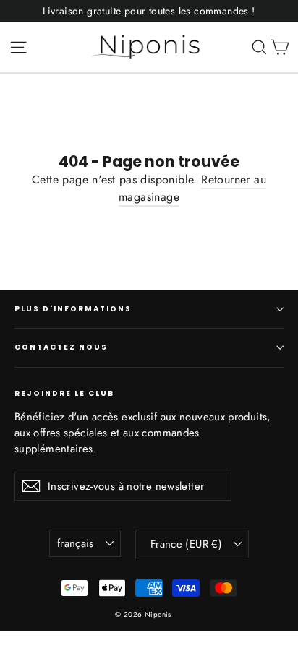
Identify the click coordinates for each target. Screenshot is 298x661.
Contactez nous (61, 347)
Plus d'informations (73, 308)
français (75, 543)
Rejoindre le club (64, 393)
